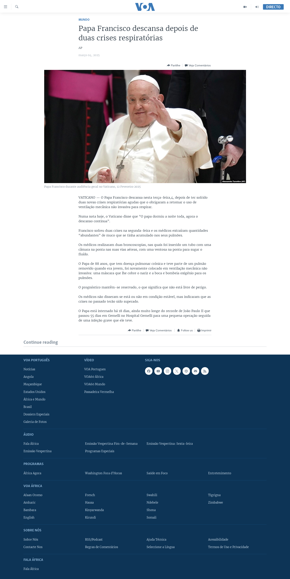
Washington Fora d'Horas (103, 473)
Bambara (29, 510)
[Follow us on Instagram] (167, 371)
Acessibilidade (218, 539)
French (90, 495)
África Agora (32, 473)
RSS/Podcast (94, 539)
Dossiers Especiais (36, 414)
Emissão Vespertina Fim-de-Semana (111, 444)
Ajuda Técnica (156, 539)
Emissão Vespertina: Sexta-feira (170, 444)
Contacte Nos (32, 547)
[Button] (173, 65)
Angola (28, 377)
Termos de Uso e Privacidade (228, 547)
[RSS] (205, 371)
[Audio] (257, 7)
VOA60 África (93, 377)
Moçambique (32, 384)
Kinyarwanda (94, 510)
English (29, 517)
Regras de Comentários (101, 547)
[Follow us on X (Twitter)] (177, 371)
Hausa (89, 502)
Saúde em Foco (157, 473)
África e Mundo (34, 399)
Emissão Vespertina (37, 451)
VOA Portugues (95, 369)
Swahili (152, 495)
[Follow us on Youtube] (158, 371)
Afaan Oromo (32, 495)
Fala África (31, 444)
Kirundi (90, 517)
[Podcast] (186, 371)
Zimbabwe (215, 502)
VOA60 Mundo (94, 384)
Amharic (29, 502)
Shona (151, 510)
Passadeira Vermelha (99, 392)
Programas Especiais (99, 451)
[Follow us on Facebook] (148, 371)
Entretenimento (219, 473)
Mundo (84, 19)
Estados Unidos (34, 392)
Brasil (27, 407)
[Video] (245, 7)
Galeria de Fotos (35, 421)
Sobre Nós (30, 539)
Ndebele (152, 502)
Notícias (29, 369)
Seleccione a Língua (161, 547)
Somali (151, 517)
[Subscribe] (195, 371)
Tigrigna (214, 495)
